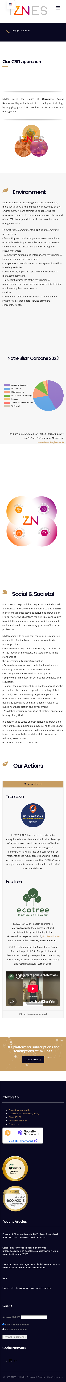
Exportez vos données (17, 1324)
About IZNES (15, 1117)
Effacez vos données (16, 1329)
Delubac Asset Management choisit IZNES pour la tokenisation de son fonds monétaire (31, 1266)
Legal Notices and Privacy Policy (24, 1113)
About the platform (18, 1120)
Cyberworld (56, 1377)
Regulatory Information (20, 1110)
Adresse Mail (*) (11, 1317)
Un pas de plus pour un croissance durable (27, 1288)
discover (32, 1059)
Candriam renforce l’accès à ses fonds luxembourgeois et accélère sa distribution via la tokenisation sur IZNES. (30, 1251)
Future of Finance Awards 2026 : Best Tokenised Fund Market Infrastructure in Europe (30, 1236)
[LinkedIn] (11, 1361)
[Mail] (16, 1361)
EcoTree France (51, 936)
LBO (4, 1277)
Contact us (14, 1124)
